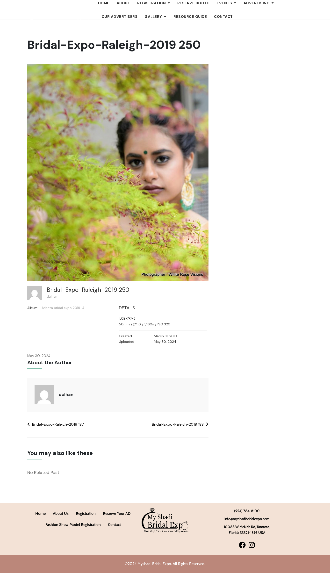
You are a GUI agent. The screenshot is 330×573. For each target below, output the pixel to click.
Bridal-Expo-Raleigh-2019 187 (58, 424)
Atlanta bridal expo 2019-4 (63, 308)
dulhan (52, 296)
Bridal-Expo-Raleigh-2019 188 (178, 424)
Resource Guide (190, 16)
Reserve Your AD (117, 513)
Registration (86, 513)
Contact (223, 16)
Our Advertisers (120, 16)
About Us (61, 513)
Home (40, 513)
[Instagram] (251, 545)
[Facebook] (242, 545)
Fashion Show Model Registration (73, 524)
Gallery (153, 16)
